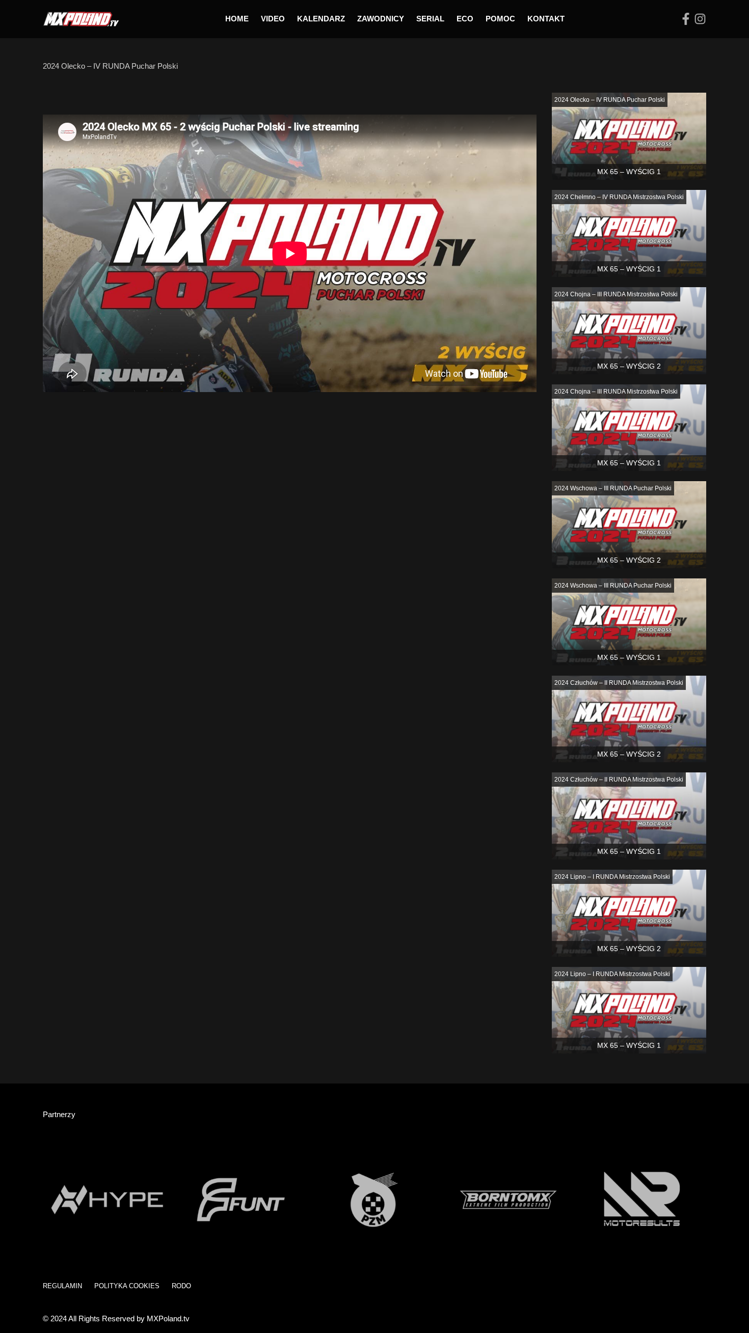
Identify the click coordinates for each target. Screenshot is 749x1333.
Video (273, 18)
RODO (181, 1286)
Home (237, 18)
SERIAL (430, 18)
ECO (465, 18)
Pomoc (500, 18)
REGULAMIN (62, 1286)
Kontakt (546, 18)
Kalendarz (321, 18)
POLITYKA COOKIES (126, 1286)
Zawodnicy (380, 18)
